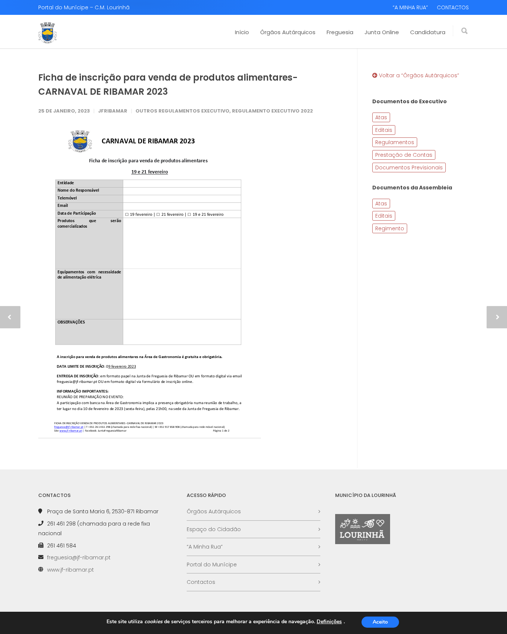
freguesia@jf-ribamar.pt (79, 557)
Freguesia (340, 32)
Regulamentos (394, 142)
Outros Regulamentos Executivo (182, 110)
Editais (383, 130)
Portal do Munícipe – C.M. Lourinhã (84, 7)
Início (242, 32)
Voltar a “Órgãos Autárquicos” (418, 75)
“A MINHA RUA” (410, 7)
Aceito (380, 621)
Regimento (389, 228)
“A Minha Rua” (205, 546)
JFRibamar (112, 110)
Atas (381, 117)
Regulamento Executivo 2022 (272, 110)
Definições (329, 621)
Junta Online (381, 32)
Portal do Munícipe (212, 564)
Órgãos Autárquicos (287, 32)
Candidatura (427, 32)
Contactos (201, 582)
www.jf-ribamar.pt (70, 569)
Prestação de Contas (403, 155)
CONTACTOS (453, 7)
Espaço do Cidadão (214, 529)
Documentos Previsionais (409, 167)
